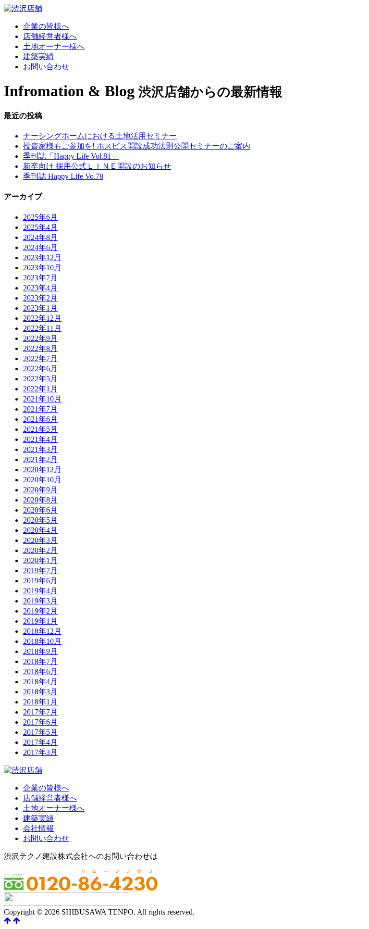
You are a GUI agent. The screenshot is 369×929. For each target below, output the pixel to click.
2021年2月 (40, 459)
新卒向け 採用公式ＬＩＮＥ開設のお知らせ (97, 166)
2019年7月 (40, 570)
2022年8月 (40, 348)
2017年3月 (40, 752)
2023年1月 (40, 308)
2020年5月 (40, 520)
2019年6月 (40, 581)
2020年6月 (40, 510)
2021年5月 (40, 429)
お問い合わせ (46, 67)
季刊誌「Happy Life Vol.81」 (71, 156)
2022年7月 (40, 358)
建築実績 (38, 56)
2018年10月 (42, 641)
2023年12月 (42, 257)
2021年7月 (40, 409)
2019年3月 (40, 601)
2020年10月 (42, 480)
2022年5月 (40, 379)
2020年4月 (40, 530)
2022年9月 (40, 338)
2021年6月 (40, 419)
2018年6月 (40, 671)
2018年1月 (40, 702)
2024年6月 (40, 247)
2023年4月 (40, 288)
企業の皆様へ (46, 26)
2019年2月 (40, 611)
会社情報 (38, 828)
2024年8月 (40, 237)
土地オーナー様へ (54, 46)
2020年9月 (40, 490)
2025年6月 (40, 217)
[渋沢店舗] (23, 8)
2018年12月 (42, 631)
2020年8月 (40, 500)
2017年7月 (40, 712)
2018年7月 (40, 661)
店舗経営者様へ (50, 36)
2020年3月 (40, 540)
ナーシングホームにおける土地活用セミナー (100, 136)
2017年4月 (40, 742)
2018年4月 (40, 682)
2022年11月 (42, 328)
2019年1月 (40, 621)
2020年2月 (40, 550)
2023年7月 (40, 278)
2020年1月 (40, 560)
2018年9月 (40, 651)
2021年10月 (42, 399)
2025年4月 (40, 227)
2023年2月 (40, 298)
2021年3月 (40, 449)
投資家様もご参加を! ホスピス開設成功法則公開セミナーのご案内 (136, 146)
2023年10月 (42, 268)
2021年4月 (40, 439)
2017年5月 (40, 732)
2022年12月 (42, 318)
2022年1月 (40, 389)
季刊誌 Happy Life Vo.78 (63, 176)
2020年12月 (42, 469)
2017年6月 (40, 722)
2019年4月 (40, 591)
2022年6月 (40, 368)
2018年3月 (40, 692)
